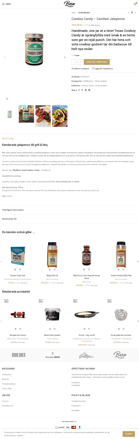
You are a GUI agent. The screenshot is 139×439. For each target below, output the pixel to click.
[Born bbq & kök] (120, 355)
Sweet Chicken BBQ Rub (121, 275)
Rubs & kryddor (52, 279)
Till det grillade (100, 81)
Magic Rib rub (52, 275)
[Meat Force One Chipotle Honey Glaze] (87, 255)
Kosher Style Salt (18, 275)
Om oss (5, 401)
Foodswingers (101, 85)
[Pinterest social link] (86, 90)
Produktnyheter (9, 384)
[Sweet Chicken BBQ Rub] (121, 255)
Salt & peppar (25, 279)
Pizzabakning (87, 341)
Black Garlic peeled (52, 335)
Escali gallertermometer (121, 335)
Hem (73, 12)
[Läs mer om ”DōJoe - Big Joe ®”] (84, 329)
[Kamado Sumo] (53, 355)
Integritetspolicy (79, 401)
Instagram (76, 385)
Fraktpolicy (76, 405)
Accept (128, 434)
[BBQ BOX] (19, 355)
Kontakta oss (7, 405)
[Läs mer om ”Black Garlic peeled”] (50, 329)
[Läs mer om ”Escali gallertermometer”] (118, 329)
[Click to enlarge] (7, 99)
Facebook (76, 382)
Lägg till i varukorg (96, 62)
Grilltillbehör (84, 12)
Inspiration (6, 374)
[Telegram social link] (89, 90)
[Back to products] (132, 12)
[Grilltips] (86, 355)
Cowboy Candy (87, 85)
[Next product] (135, 12)
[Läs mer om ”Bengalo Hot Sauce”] (15, 329)
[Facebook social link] (78, 90)
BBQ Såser (86, 282)
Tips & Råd (6, 388)
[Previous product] (128, 12)
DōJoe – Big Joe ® (87, 335)
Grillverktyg (126, 339)
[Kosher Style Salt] (18, 255)
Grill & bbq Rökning (12, 279)
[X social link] (82, 90)
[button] (4, 57)
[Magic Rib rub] (52, 255)
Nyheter (5, 379)
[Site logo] (69, 4)
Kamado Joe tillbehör (91, 339)
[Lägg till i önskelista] (20, 269)
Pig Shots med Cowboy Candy (26, 170)
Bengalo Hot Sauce (18, 335)
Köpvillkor (76, 410)
